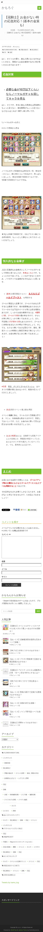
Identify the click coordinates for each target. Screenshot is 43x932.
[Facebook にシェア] (19, 510)
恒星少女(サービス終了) (11, 865)
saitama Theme (23, 930)
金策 (11, 52)
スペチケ (6, 811)
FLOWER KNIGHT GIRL (26, 30)
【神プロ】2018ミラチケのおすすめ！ (24, 650)
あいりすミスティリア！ (12, 815)
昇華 (14, 811)
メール (4, 569)
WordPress (14, 930)
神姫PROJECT (8, 837)
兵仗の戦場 (6, 847)
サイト (4, 577)
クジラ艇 (24, 794)
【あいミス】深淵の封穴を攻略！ (22, 703)
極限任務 (32, 794)
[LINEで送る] (32, 510)
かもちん (17, 46)
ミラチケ (37, 847)
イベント (34, 820)
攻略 (4, 789)
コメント (6, 534)
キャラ (14, 806)
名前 (3, 561)
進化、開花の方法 (32, 773)
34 (5, 52)
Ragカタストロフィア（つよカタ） (21, 842)
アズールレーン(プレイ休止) (13, 828)
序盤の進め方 (24, 49)
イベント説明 (20, 773)
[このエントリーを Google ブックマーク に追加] (16, 510)
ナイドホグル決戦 (10, 799)
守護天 (5, 842)
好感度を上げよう (10, 778)
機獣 (14, 847)
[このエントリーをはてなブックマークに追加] (14, 510)
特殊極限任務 (14, 794)
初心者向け (35, 49)
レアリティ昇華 (24, 778)
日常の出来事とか (9, 875)
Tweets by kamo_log (10, 882)
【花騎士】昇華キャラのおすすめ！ (23, 722)
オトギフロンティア (10, 856)
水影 (5, 794)
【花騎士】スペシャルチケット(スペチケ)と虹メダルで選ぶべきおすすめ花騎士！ (24, 628)
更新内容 (7, 763)
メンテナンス (7, 758)
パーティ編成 (23, 799)
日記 (4, 784)
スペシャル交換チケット (18, 861)
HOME (13, 30)
